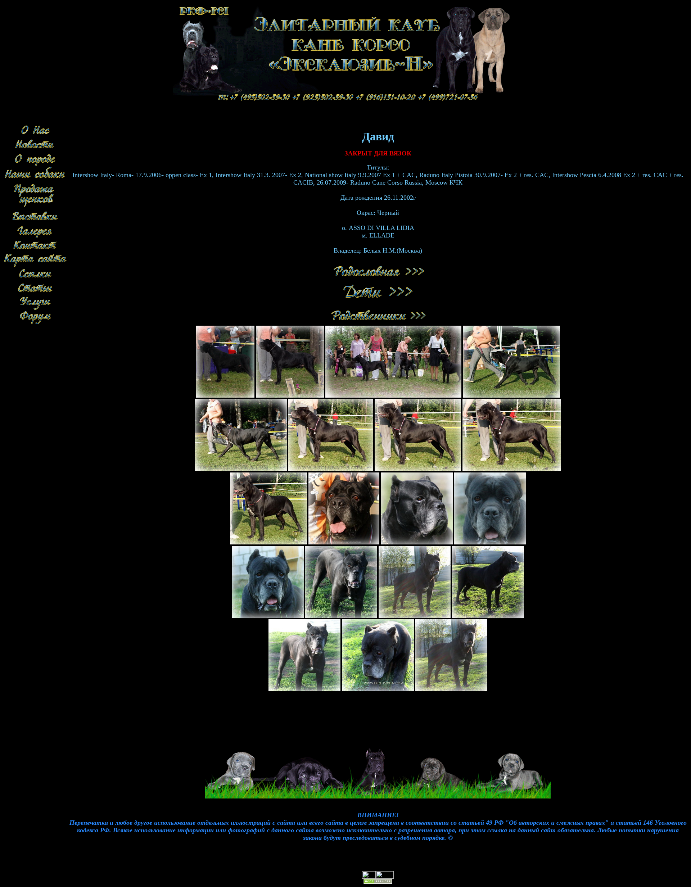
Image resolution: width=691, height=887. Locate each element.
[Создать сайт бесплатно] (377, 882)
